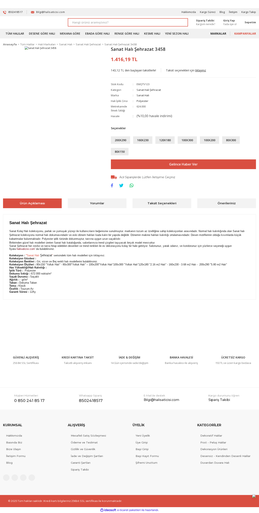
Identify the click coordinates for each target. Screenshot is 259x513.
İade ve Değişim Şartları (87, 456)
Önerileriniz (227, 203)
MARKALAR (218, 33)
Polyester (142, 101)
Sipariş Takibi (80, 469)
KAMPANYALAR (245, 33)
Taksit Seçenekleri (162, 203)
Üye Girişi (142, 442)
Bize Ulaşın (13, 449)
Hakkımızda (189, 12)
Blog (222, 12)
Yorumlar (97, 203)
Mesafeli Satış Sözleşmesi (88, 435)
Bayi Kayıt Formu (147, 456)
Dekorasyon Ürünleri (213, 449)
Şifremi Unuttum (146, 462)
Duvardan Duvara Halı (214, 462)
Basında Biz (14, 442)
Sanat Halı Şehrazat (149, 90)
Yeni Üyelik (143, 435)
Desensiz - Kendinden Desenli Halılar (225, 456)
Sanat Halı (143, 95)
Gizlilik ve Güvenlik (83, 449)
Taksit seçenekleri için (186, 70)
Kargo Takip (248, 12)
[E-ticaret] (129, 510)
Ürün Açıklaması (32, 203)
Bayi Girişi (142, 449)
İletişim (233, 12)
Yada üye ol (230, 24)
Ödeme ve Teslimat (84, 442)
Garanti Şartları (80, 462)
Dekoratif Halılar (211, 435)
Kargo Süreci (207, 12)
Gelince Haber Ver (183, 164)
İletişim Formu (15, 456)
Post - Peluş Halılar (213, 442)
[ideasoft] (108, 510)
